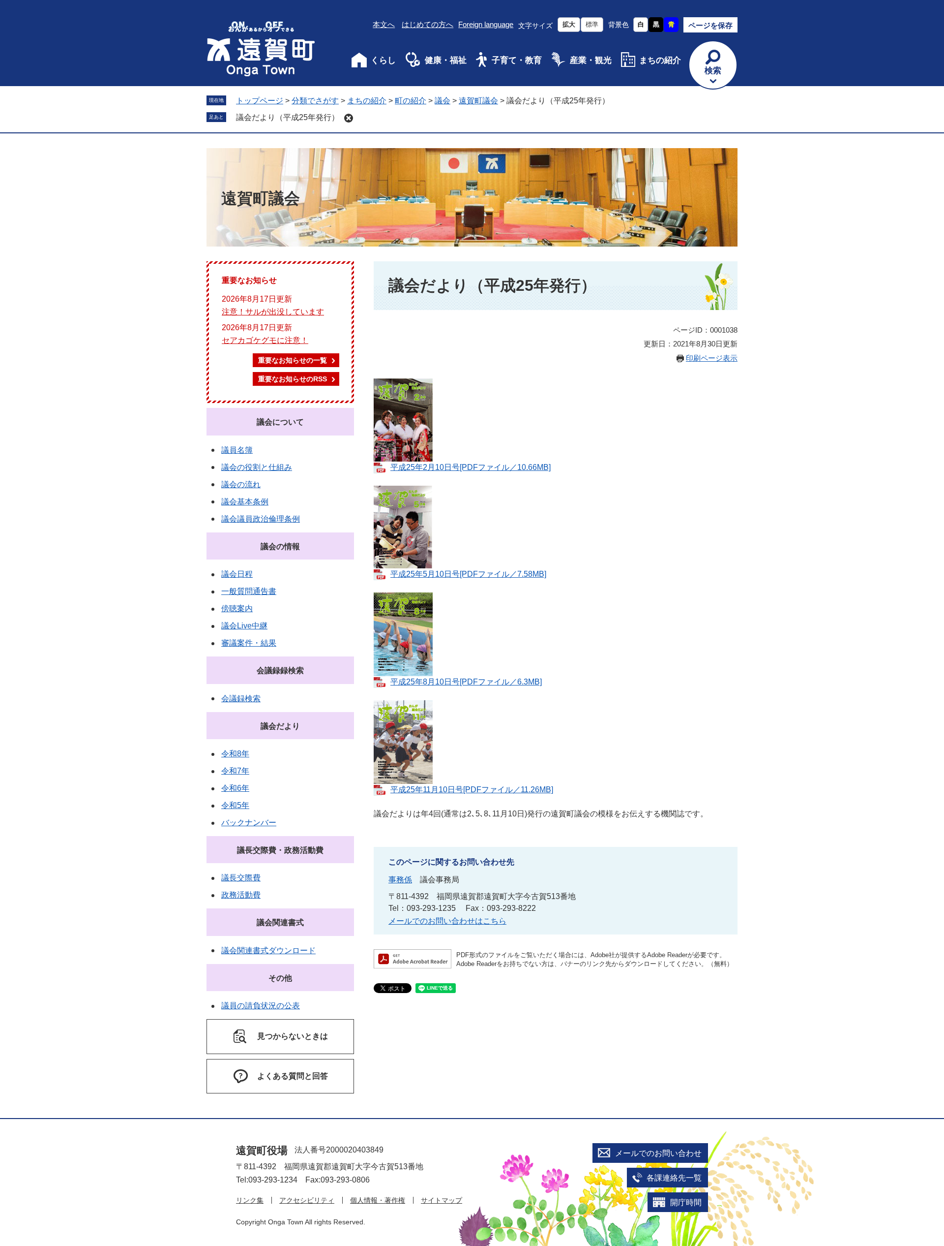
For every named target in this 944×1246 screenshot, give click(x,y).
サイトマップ (441, 1200)
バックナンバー (248, 822)
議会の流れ (241, 484)
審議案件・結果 (248, 643)
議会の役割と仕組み (256, 467)
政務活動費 (241, 895)
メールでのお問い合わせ (658, 1153)
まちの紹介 (660, 60)
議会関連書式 (280, 922)
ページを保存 (710, 25)
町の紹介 (410, 100)
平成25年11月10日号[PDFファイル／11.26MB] (471, 789)
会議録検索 (241, 698)
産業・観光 (591, 60)
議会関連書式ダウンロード (268, 950)
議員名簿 (237, 450)
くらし (383, 60)
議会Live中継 (244, 626)
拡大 (568, 24)
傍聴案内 (237, 608)
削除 (348, 118)
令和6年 (235, 788)
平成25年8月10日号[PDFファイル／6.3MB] (466, 682)
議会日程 (237, 574)
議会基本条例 (244, 502)
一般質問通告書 (248, 591)
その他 (280, 978)
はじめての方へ (427, 24)
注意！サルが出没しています (273, 312)
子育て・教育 (517, 60)
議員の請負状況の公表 (260, 1005)
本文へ (384, 24)
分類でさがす (315, 100)
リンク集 (250, 1200)
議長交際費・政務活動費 (280, 850)
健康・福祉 (446, 60)
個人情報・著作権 (377, 1200)
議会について (280, 422)
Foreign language (485, 24)
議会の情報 (280, 546)
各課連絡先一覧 (674, 1178)
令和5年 (235, 805)
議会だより (280, 726)
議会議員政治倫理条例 (260, 519)
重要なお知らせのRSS (292, 379)
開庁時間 (686, 1202)
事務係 (400, 879)
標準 (592, 24)
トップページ (259, 100)
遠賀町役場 (262, 1150)
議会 (442, 100)
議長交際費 (241, 877)
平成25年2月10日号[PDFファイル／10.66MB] (470, 467)
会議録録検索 (280, 670)
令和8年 (235, 753)
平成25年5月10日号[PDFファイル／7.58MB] (468, 574)
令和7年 (235, 771)
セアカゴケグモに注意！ (265, 340)
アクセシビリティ (306, 1200)
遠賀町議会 (478, 100)
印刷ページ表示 (712, 358)
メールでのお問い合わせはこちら (447, 921)
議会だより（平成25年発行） (287, 117)
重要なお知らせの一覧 (292, 360)
